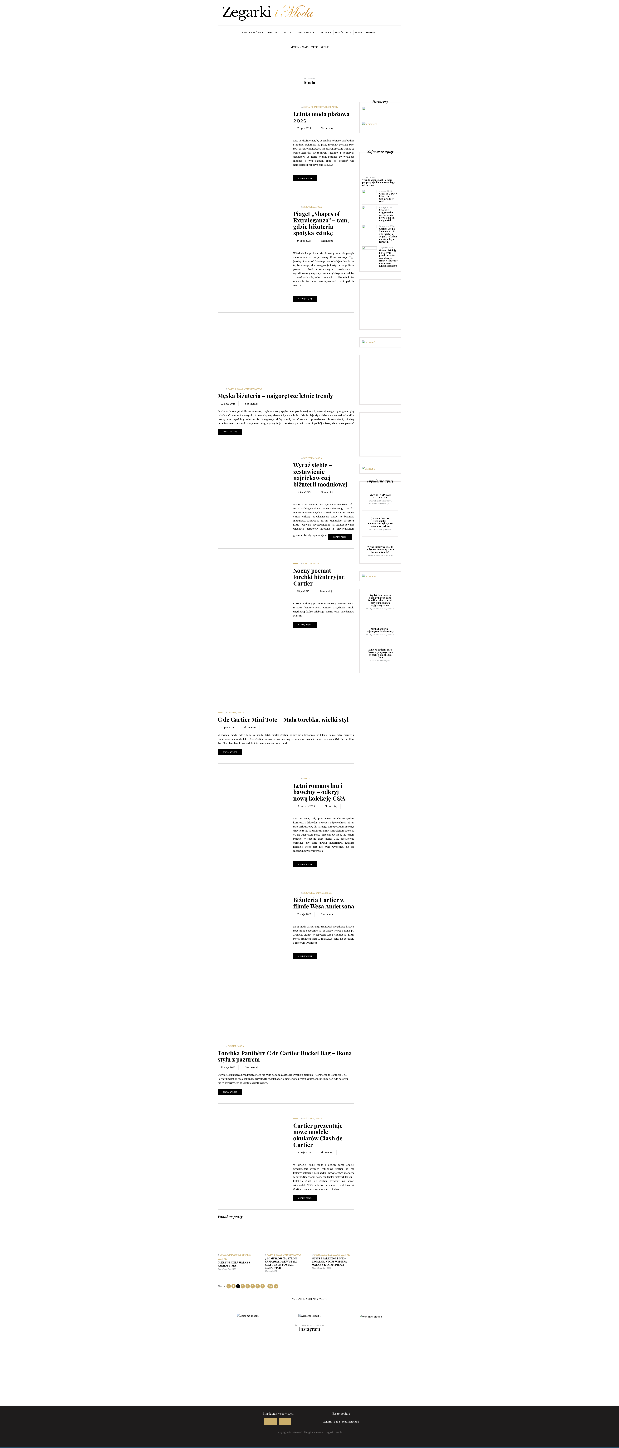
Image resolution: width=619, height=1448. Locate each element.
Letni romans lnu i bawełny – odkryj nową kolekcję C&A (319, 792)
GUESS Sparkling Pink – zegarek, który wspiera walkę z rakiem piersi (329, 1261)
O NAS (358, 32)
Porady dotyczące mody (324, 107)
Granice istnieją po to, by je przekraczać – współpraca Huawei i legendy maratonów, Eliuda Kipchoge (388, 258)
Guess (223, 1255)
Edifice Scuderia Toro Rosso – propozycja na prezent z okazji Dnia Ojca (380, 653)
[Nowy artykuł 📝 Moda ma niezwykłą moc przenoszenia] (154, 1384)
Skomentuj (327, 128)
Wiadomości (306, 32)
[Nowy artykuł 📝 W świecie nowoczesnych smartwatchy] (51, 1386)
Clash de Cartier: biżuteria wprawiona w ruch (388, 197)
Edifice (373, 661)
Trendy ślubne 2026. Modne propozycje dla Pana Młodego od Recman (378, 182)
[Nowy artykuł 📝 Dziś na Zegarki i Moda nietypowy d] (465, 1380)
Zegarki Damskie (340, 1255)
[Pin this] (311, 133)
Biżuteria (308, 207)
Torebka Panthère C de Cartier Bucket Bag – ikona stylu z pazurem (285, 1056)
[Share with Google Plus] (307, 133)
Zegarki (271, 32)
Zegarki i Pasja (331, 1421)
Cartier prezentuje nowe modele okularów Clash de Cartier (318, 1134)
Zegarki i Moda (350, 1421)
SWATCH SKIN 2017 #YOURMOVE (380, 496)
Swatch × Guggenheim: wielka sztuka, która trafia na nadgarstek (386, 215)
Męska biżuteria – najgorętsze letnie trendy (275, 395)
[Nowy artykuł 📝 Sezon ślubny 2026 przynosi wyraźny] (51, 1354)
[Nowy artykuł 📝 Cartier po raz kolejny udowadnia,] (361, 1352)
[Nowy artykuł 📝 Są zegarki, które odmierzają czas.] (465, 1352)
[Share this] (297, 134)
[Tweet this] (302, 134)
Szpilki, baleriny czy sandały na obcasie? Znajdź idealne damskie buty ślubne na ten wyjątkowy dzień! (380, 600)
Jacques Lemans (376, 529)
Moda (287, 32)
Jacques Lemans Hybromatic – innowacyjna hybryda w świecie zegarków (380, 522)
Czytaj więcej (305, 178)
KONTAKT (371, 32)
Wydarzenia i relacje (383, 555)
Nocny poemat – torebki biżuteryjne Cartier (319, 576)
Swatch (372, 501)
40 (270, 1286)
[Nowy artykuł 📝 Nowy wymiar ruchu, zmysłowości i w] (154, 1350)
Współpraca (343, 32)
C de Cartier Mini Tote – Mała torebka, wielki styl (283, 719)
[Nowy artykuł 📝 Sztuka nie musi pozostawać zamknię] (258, 1352)
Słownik (326, 32)
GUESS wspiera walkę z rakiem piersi (234, 1264)
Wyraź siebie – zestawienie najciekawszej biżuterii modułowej (320, 474)
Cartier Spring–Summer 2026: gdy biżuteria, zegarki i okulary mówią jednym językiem (388, 235)
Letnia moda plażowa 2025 (321, 117)
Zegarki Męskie (384, 503)
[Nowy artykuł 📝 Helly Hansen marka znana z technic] (361, 1382)
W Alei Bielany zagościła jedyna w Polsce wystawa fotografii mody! (380, 549)
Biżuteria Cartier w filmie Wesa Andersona (323, 903)
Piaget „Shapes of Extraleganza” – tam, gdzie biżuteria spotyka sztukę (321, 223)
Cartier (307, 563)
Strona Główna (252, 32)
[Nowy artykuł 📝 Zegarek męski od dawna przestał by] (568, 1354)
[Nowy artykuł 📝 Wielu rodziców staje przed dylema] (258, 1386)
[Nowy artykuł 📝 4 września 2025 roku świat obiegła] (568, 1378)
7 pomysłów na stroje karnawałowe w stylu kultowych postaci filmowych (281, 1263)
